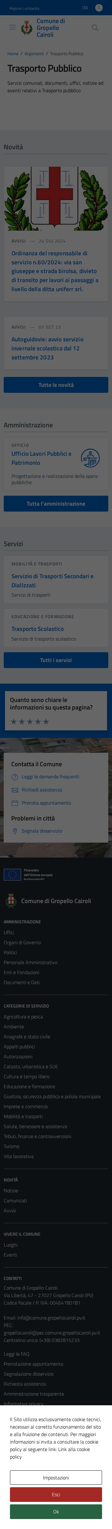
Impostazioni (56, 1477)
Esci (56, 1494)
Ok (56, 1511)
